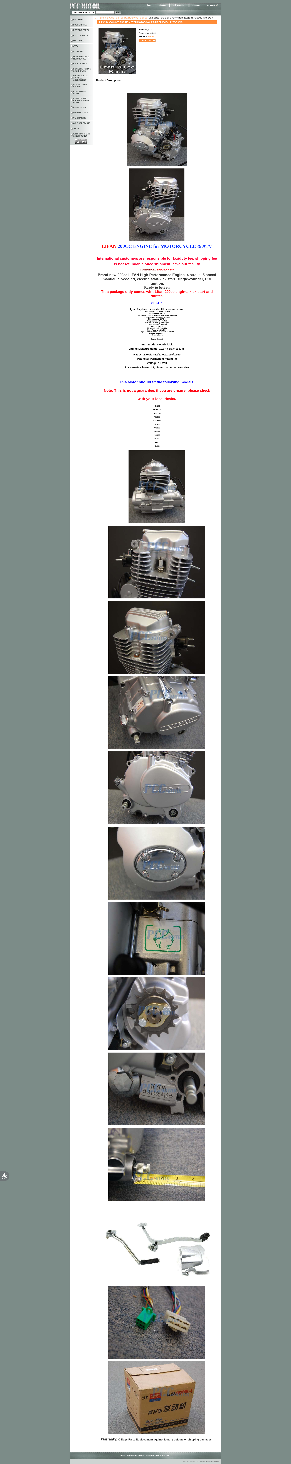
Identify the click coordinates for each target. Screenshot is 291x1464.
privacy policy (179, 5)
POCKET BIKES (80, 25)
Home (96, 18)
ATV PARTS (78, 51)
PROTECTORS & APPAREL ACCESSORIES (80, 78)
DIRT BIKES (78, 20)
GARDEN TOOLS (80, 113)
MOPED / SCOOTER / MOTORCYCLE (82, 58)
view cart (211, 5)
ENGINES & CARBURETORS (127, 18)
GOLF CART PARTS (81, 123)
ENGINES (143, 18)
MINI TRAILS (78, 41)
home (149, 5)
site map (196, 5)
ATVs (75, 46)
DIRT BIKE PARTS (107, 18)
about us (162, 5)
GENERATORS (79, 118)
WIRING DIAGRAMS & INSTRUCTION (81, 135)
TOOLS (76, 128)
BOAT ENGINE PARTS (79, 92)
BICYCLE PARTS (80, 35)
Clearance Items (80, 107)
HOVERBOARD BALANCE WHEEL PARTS (81, 100)
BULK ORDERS (80, 64)
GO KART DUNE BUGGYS (80, 86)
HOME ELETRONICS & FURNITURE (82, 70)
